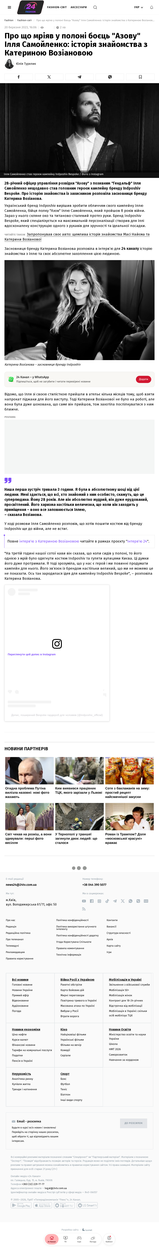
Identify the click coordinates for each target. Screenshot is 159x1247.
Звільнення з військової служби (129, 984)
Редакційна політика (18, 933)
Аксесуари (79, 7)
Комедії (65, 1050)
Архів (110, 939)
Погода (16, 1011)
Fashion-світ (57, 7)
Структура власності (119, 933)
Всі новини (20, 979)
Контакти (112, 920)
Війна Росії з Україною (77, 979)
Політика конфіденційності (72, 920)
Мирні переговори (72, 995)
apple (43, 1205)
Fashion (9, 20)
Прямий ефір (20, 995)
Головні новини (22, 984)
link (83, 901)
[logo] (30, 7)
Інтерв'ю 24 (137, 541)
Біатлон (65, 1094)
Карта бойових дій (72, 990)
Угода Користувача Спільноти (73, 942)
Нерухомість (21, 1074)
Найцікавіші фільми (73, 1034)
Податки (17, 1055)
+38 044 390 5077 (94, 885)
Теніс (63, 1089)
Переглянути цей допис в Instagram (32, 654)
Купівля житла (21, 1084)
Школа (113, 1044)
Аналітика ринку (22, 1079)
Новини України (22, 990)
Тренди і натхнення (24, 1089)
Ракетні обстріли (71, 984)
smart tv (64, 1205)
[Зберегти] (140, 77)
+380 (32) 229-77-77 (33, 1184)
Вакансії (111, 926)
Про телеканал (14, 939)
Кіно (63, 1029)
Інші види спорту (71, 1100)
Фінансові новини (23, 1045)
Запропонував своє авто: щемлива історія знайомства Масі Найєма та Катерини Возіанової (77, 236)
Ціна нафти (19, 1034)
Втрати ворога (69, 1016)
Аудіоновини (20, 1005)
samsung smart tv (87, 1205)
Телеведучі (12, 946)
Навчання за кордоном (123, 1060)
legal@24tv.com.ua (56, 1188)
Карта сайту (114, 946)
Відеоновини (20, 1000)
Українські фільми (72, 1039)
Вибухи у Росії (69, 1011)
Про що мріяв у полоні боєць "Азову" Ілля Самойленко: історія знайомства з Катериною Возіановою (95, 20)
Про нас (10, 920)
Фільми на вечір (70, 1045)
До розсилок (134, 1123)
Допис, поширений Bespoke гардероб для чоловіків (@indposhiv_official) (57, 715)
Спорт (64, 1074)
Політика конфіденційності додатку (77, 935)
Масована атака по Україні (77, 1005)
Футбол (65, 1084)
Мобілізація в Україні (125, 979)
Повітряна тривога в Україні (78, 1000)
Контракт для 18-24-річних (126, 1000)
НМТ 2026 (115, 1049)
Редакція (11, 926)
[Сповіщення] (151, 7)
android (21, 1205)
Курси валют (20, 1039)
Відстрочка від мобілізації (125, 1005)
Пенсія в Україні (22, 1060)
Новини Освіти (120, 1029)
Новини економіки (26, 1029)
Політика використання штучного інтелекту (76, 928)
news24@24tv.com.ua (21, 885)
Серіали (65, 1055)
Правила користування (19, 958)
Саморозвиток (118, 1054)
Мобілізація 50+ (119, 990)
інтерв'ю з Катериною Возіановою (49, 541)
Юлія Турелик (26, 64)
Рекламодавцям (15, 952)
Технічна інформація (68, 955)
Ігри (109, 952)
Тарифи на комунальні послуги (32, 1050)
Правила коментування (70, 948)
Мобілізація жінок (120, 995)
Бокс (63, 1079)
